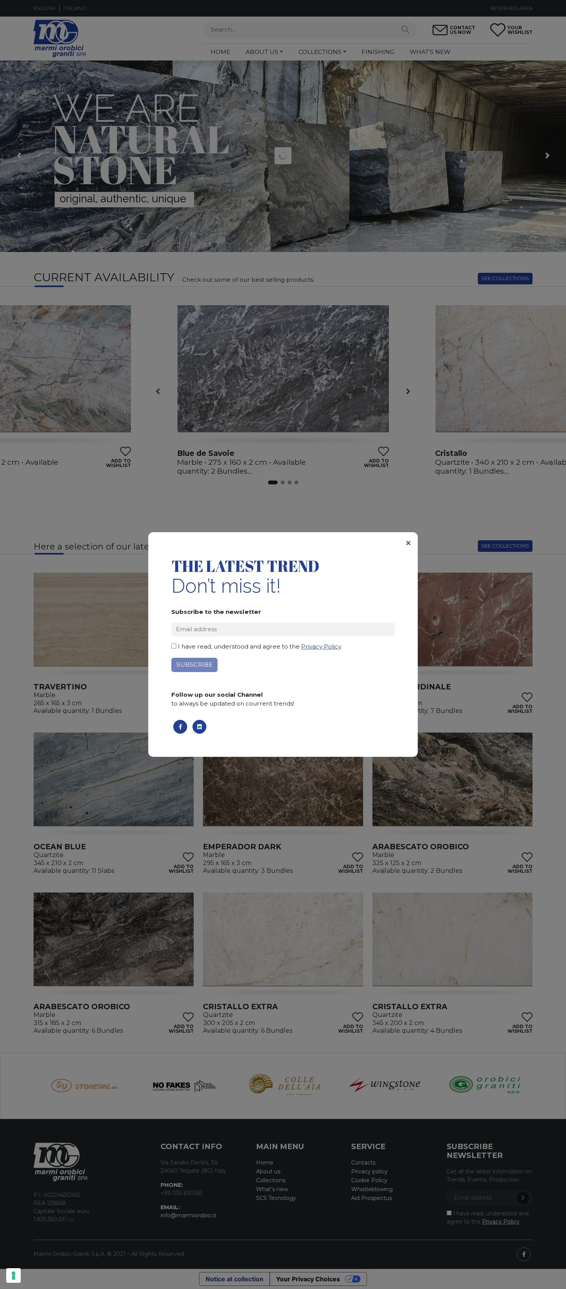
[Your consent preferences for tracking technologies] (13, 1275)
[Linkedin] (199, 727)
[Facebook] (180, 727)
